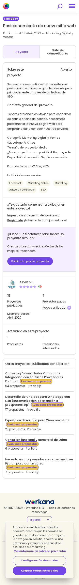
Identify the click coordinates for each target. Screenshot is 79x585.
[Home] (6, 6)
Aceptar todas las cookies (39, 571)
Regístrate (15, 220)
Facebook (15, 183)
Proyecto (21, 52)
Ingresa (12, 215)
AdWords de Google (21, 189)
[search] (60, 6)
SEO (43, 189)
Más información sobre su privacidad (40, 551)
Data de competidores (57, 51)
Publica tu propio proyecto (30, 261)
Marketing (61, 183)
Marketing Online (38, 183)
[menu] (72, 6)
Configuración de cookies (39, 560)
